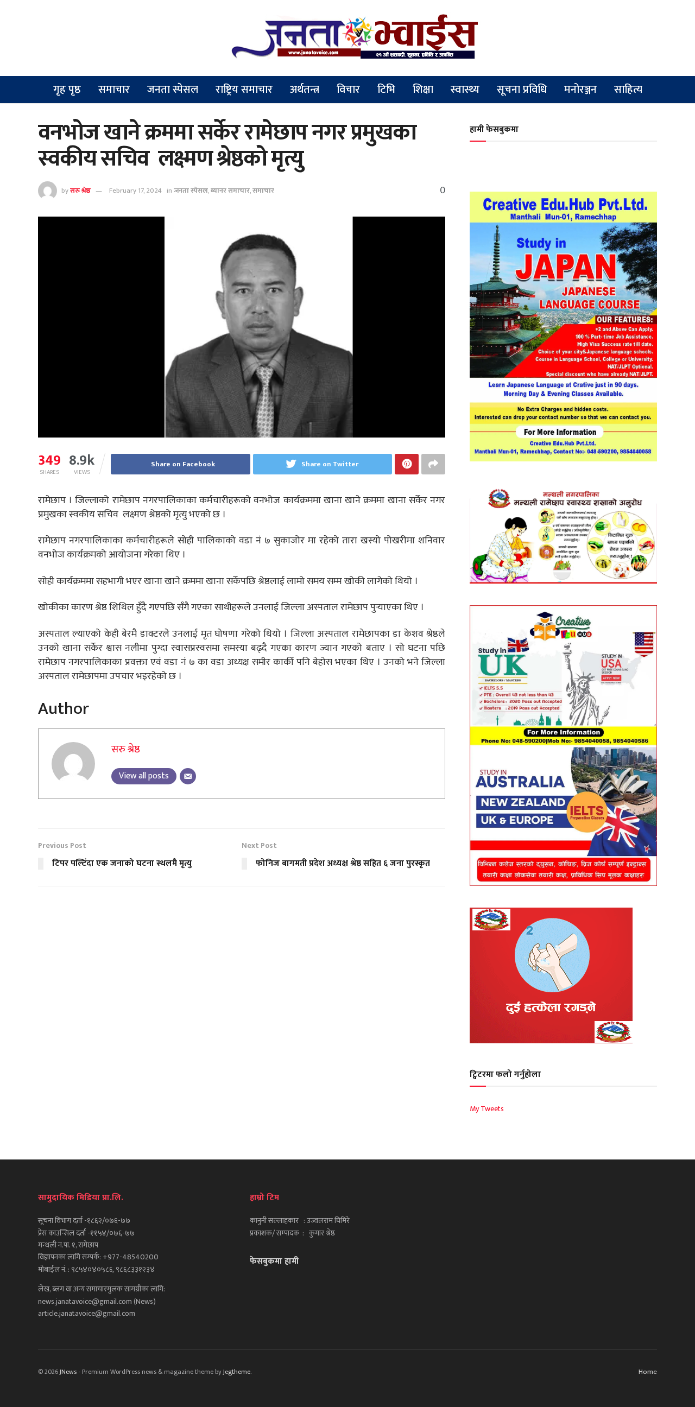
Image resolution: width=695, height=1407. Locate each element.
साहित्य (628, 89)
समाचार (114, 89)
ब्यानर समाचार (230, 191)
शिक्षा (423, 89)
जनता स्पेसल (172, 89)
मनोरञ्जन (580, 89)
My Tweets (487, 1108)
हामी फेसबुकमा (494, 129)
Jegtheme (236, 1371)
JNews (68, 1371)
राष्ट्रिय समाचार (244, 89)
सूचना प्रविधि (522, 89)
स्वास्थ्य (465, 89)
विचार (348, 89)
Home (648, 1372)
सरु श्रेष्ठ (80, 191)
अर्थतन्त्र (304, 89)
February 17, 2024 (135, 191)
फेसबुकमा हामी (274, 1261)
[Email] (188, 776)
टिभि (386, 89)
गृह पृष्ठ (67, 89)
